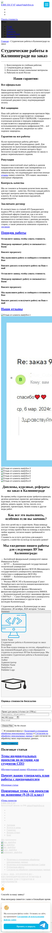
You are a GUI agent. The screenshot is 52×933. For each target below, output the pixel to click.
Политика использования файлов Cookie (26, 864)
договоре (5, 227)
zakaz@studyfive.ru (25, 5)
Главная (5, 41)
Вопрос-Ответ (13, 34)
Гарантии (11, 31)
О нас (9, 26)
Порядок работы (13, 233)
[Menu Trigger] (46, 4)
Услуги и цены (14, 827)
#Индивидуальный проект (13, 769)
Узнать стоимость (9, 19)
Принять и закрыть (26, 926)
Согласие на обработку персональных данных (28, 869)
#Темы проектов (9, 800)
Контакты (11, 36)
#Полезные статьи (35, 769)
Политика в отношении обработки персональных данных (23, 860)
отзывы (4, 175)
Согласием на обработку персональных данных (24, 734)
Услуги (10, 29)
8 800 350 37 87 (8, 5)
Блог (9, 835)
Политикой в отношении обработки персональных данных (24, 732)
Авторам (11, 825)
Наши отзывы (12, 309)
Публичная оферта (15, 867)
